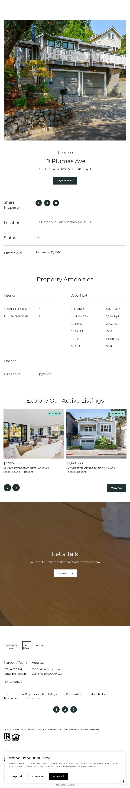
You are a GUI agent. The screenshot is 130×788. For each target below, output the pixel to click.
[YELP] (73, 709)
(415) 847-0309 (13, 669)
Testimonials (10, 698)
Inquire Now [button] (65, 180)
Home (7, 694)
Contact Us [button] (65, 573)
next (16, 487)
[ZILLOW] (65, 709)
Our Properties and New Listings (38, 694)
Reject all (18, 776)
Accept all (58, 776)
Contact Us (33, 698)
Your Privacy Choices (65, 784)
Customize (37, 776)
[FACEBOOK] (56, 709)
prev (7, 487)
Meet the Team (99, 694)
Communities (73, 694)
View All (116, 488)
